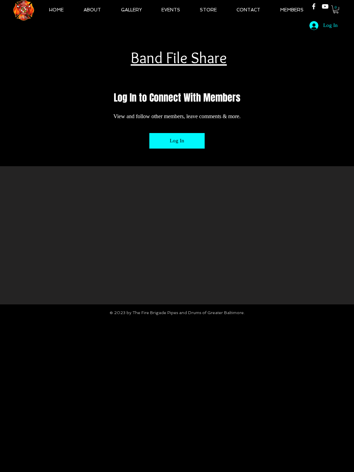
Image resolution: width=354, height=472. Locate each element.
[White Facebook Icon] (314, 6)
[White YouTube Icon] (325, 6)
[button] (336, 9)
